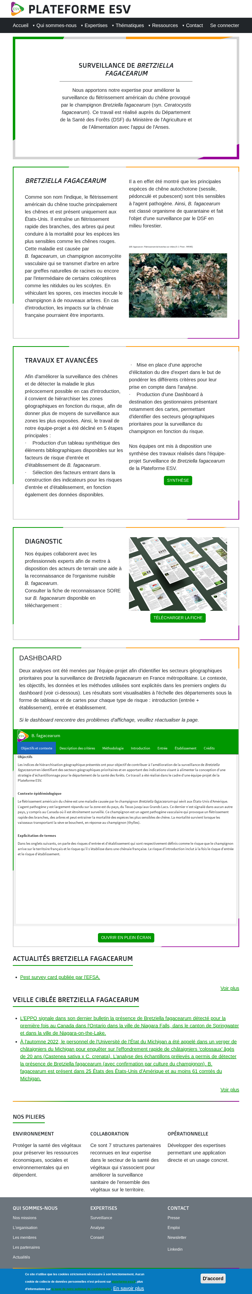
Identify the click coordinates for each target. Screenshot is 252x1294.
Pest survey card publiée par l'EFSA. (60, 977)
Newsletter (177, 1237)
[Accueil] (19, 8)
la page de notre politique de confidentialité (81, 1289)
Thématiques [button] (130, 25)
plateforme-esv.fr (124, 1281)
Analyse (97, 1228)
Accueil (20, 25)
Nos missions (24, 1218)
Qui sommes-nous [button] (56, 25)
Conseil (97, 1237)
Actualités (21, 1257)
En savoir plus (128, 1288)
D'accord (213, 1278)
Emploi (174, 1228)
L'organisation (25, 1228)
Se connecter (224, 25)
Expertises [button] (96, 25)
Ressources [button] (165, 25)
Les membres (24, 1237)
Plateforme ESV (79, 8)
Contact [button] (194, 25)
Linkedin (175, 1249)
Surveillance (101, 1218)
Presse (174, 1218)
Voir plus (229, 988)
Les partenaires (26, 1247)
